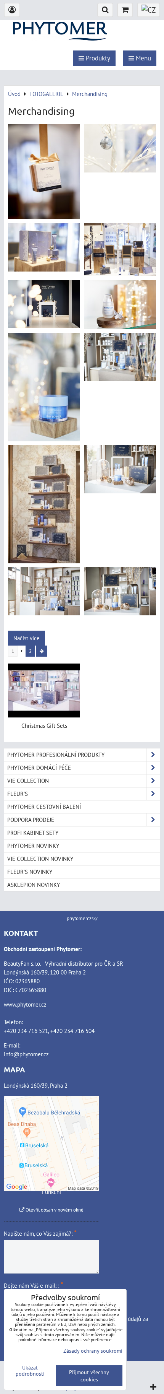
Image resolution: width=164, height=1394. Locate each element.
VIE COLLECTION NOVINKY (40, 858)
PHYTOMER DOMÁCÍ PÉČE (39, 767)
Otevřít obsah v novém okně (54, 1210)
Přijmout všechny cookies (89, 1375)
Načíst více (26, 638)
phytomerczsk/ (82, 918)
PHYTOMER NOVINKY (33, 845)
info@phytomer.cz (26, 1054)
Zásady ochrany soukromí (92, 1350)
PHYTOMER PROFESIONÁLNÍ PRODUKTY (56, 754)
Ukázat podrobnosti (30, 1371)
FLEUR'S (17, 793)
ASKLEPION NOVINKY (33, 884)
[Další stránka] (41, 651)
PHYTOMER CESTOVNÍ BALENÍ (44, 806)
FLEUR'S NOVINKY (29, 871)
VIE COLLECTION (28, 780)
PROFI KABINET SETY (32, 832)
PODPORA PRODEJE (30, 819)
